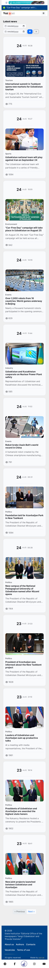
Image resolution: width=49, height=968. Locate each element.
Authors (20, 944)
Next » (31, 911)
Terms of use (23, 950)
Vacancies (10, 950)
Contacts (30, 944)
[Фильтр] (30, 31)
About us (9, 944)
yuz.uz (41, 957)
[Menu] (43, 13)
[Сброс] (36, 31)
